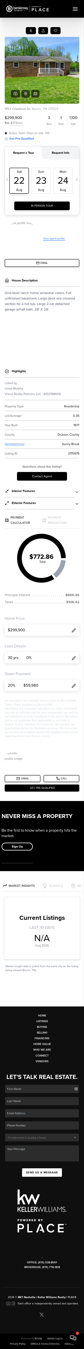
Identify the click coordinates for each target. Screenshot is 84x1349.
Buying (42, 1027)
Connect (42, 1055)
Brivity (38, 1338)
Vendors (42, 1061)
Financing (42, 1038)
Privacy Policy (18, 1343)
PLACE (72, 1297)
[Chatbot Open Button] (73, 1338)
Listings (42, 1021)
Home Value (42, 1044)
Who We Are (42, 1049)
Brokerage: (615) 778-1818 (42, 1267)
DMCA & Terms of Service (45, 1343)
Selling (42, 1032)
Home (42, 1015)
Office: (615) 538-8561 (42, 1262)
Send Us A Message (42, 1172)
